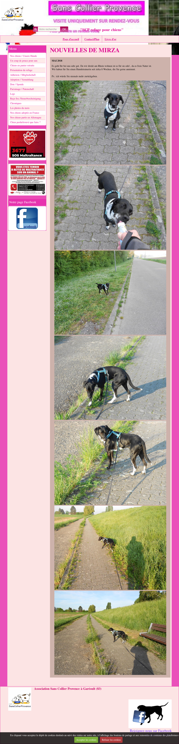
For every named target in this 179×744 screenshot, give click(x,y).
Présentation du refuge (21, 70)
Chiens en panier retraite (22, 65)
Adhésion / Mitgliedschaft (23, 74)
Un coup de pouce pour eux (23, 60)
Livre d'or (110, 39)
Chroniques (15, 103)
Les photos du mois (19, 108)
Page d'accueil (71, 39)
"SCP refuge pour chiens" (101, 29)
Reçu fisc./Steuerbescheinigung (25, 98)
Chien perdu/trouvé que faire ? (25, 122)
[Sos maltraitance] (27, 144)
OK (64, 29)
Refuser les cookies (111, 739)
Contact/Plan (91, 39)
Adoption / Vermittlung (21, 79)
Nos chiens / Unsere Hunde (23, 56)
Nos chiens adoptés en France (24, 112)
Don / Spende (17, 84)
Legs (12, 93)
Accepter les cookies (86, 739)
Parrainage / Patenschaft (22, 89)
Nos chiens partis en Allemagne (25, 117)
